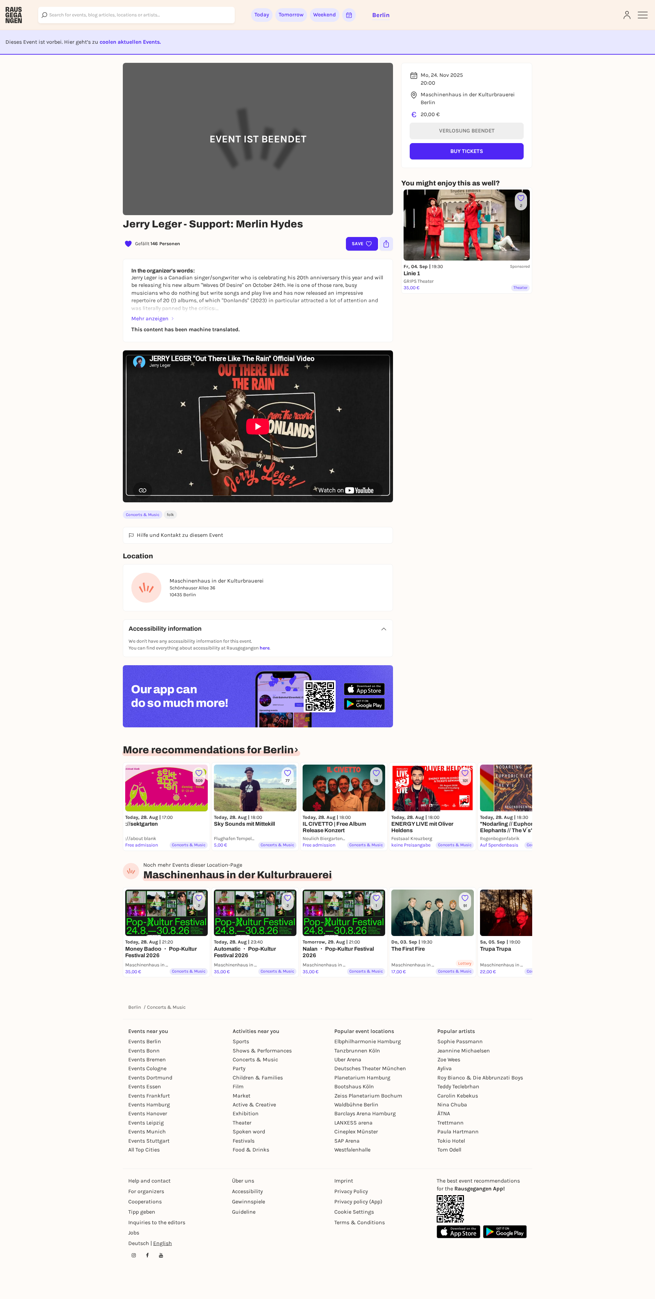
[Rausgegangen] (13, 15)
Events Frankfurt (149, 1095)
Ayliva (444, 1068)
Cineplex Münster (356, 1131)
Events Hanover (147, 1113)
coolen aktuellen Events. (130, 42)
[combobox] (136, 15)
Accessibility (247, 1191)
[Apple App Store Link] (458, 1231)
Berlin (134, 1007)
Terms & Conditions (359, 1222)
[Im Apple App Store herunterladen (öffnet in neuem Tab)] (364, 689)
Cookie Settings (354, 1212)
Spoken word (249, 1131)
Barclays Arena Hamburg (365, 1113)
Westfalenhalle (352, 1149)
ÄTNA (443, 1113)
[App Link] (450, 1209)
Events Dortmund (150, 1077)
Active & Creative (254, 1104)
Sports (241, 1041)
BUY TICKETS (466, 151)
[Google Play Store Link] (505, 1231)
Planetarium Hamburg (362, 1077)
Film (238, 1086)
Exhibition (246, 1113)
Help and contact (149, 1180)
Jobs (133, 1232)
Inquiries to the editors (156, 1222)
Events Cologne (147, 1068)
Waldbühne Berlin (356, 1104)
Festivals (243, 1140)
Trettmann (450, 1122)
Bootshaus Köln (354, 1086)
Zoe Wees (448, 1059)
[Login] (627, 15)
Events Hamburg (149, 1104)
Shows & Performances (262, 1050)
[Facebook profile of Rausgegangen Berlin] (147, 1255)
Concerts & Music (142, 514)
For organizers (146, 1191)
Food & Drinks (251, 1149)
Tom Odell (449, 1149)
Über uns (243, 1180)
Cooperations (145, 1201)
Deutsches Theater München (370, 1068)
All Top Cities (144, 1149)
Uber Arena (347, 1059)
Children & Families (258, 1077)
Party (239, 1068)
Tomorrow (291, 14)
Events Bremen (147, 1059)
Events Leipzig (146, 1122)
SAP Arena (347, 1140)
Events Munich (147, 1131)
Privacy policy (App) (358, 1201)
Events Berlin (144, 1041)
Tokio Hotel (451, 1140)
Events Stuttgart (149, 1140)
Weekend (324, 14)
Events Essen (144, 1086)
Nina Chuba (452, 1104)
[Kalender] (349, 15)
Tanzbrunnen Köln (357, 1050)
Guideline (244, 1212)
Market (241, 1095)
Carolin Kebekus (457, 1095)
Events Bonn (144, 1050)
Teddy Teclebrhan (458, 1086)
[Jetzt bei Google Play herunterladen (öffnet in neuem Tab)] (364, 704)
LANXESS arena (353, 1122)
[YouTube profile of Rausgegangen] (161, 1255)
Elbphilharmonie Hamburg (367, 1041)
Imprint (343, 1180)
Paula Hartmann (458, 1131)
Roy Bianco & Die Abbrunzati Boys (480, 1077)
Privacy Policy (351, 1191)
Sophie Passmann (460, 1041)
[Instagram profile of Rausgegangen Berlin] (133, 1255)
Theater (242, 1122)
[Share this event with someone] (386, 244)
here (265, 648)
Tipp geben (141, 1212)
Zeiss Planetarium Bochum (368, 1095)
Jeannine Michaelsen (463, 1050)
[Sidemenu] (643, 15)
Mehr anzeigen (150, 318)
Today (261, 14)
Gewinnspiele (248, 1201)
